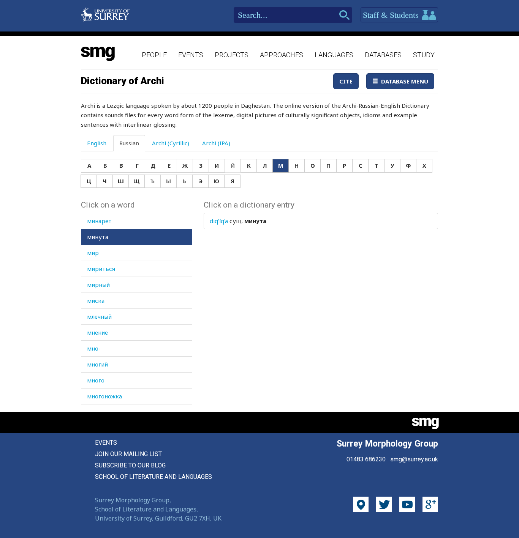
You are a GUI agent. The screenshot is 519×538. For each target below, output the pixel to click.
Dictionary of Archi (122, 81)
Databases (383, 55)
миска (95, 300)
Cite (346, 81)
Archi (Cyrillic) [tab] (170, 143)
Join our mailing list (128, 454)
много (95, 380)
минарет (99, 221)
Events (190, 55)
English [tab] (96, 143)
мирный (98, 284)
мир (93, 252)
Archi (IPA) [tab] (216, 143)
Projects (231, 55)
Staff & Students (392, 15)
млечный (99, 316)
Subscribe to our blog (130, 465)
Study (424, 55)
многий (97, 364)
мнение (97, 332)
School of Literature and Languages (153, 476)
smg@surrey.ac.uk (414, 459)
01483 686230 (366, 459)
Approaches (281, 55)
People (154, 55)
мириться (101, 268)
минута (97, 237)
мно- (94, 348)
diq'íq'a (219, 221)
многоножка (104, 396)
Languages (334, 55)
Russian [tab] (129, 143)
